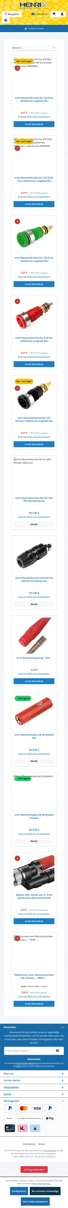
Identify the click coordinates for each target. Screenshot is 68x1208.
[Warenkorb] (6, 20)
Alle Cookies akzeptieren (35, 1201)
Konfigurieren (19, 1191)
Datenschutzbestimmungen (27, 1063)
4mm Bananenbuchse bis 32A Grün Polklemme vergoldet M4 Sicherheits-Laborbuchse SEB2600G (34, 259)
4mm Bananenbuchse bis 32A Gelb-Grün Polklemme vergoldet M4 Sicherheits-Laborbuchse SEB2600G (34, 179)
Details (34, 524)
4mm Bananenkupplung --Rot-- (34, 658)
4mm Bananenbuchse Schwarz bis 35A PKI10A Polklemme (34, 579)
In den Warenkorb (34, 124)
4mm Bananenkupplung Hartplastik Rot (34, 736)
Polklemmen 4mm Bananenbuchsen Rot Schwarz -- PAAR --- (34, 976)
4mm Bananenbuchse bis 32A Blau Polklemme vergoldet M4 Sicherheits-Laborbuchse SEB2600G (34, 99)
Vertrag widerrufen (34, 1169)
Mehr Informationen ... (41, 1183)
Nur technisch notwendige (45, 1191)
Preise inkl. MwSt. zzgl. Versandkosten (34, 116)
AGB (18, 1066)
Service (7, 1094)
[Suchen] (54, 14)
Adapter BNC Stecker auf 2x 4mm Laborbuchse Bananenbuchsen (34, 896)
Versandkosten (50, 1150)
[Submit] (57, 1051)
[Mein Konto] (62, 14)
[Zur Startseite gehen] (34, 5)
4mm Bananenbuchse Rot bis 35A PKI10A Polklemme (34, 499)
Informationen (11, 1087)
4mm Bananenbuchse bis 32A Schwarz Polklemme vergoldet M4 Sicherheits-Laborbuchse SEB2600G (34, 419)
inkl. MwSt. (39, 14)
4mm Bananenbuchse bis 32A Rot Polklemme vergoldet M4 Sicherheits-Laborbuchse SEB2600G (34, 339)
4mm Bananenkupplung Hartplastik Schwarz (34, 816)
